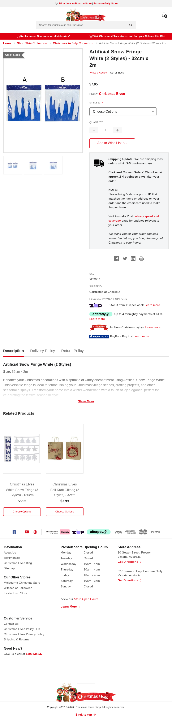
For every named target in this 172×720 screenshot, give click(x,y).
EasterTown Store (15, 593)
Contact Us (11, 623)
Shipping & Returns (16, 639)
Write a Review (98, 72)
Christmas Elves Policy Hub (22, 629)
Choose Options (22, 511)
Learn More (69, 606)
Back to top (84, 714)
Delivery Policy (42, 351)
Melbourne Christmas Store (22, 582)
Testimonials (12, 557)
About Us (10, 552)
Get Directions (128, 561)
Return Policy (72, 351)
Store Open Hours (86, 599)
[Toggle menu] (7, 15)
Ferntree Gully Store (106, 3)
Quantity (96, 122)
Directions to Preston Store (75, 3)
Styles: (96, 102)
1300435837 (34, 653)
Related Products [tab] (18, 413)
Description (13, 351)
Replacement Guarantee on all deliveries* (45, 36)
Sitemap (9, 568)
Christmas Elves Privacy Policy (24, 634)
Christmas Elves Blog (18, 563)
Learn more (152, 305)
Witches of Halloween (18, 588)
